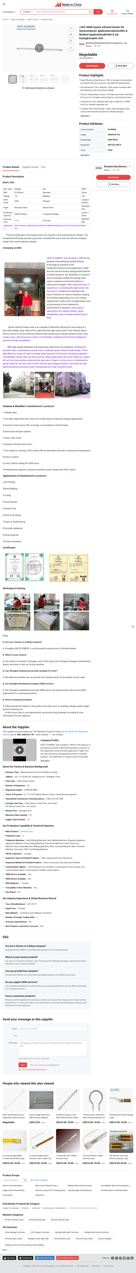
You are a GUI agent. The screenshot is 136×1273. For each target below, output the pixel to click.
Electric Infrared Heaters (13, 1185)
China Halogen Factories (15, 1232)
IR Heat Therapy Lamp (14, 1219)
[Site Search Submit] (98, 12)
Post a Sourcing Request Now (32, 1069)
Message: (13, 1043)
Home (5, 19)
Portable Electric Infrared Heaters (114, 1190)
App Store (9, 1258)
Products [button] (27, 11)
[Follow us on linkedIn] (132, 1258)
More (5, 1250)
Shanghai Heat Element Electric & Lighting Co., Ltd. (106, 43)
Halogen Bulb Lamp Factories (96, 1232)
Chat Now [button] (122, 66)
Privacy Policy (109, 1266)
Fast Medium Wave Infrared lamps (115, 1185)
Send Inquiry (92, 66)
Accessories (7, 1195)
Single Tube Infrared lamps (13, 1190)
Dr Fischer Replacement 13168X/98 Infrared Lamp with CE (13, 1158)
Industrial (39, 1195)
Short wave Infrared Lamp (46, 1185)
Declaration (96, 1266)
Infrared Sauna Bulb (37, 1219)
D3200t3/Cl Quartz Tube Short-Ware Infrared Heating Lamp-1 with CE (67, 1117)
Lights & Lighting (17, 19)
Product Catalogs (40, 1180)
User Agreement (82, 1266)
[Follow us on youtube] (124, 1258)
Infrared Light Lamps (13, 1238)
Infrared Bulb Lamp (62, 1238)
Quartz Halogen (104, 1238)
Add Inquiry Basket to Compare (39, 87)
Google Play (25, 1258)
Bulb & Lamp (32, 19)
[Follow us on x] (116, 1258)
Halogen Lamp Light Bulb (38, 1238)
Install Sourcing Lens (68, 1258)
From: (14, 1029)
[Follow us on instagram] (120, 1258)
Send (23, 1065)
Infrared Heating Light (60, 1219)
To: (16, 1036)
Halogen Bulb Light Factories (67, 1232)
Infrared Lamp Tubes (84, 1238)
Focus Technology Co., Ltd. (49, 1266)
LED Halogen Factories (40, 1232)
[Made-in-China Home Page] (68, 4)
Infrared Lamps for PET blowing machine (52, 1190)
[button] (4, 4)
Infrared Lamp (47, 19)
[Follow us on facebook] (112, 1258)
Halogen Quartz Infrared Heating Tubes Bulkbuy (24, 1245)
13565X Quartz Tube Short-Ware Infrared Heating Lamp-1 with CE (95, 1117)
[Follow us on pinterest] (128, 1258)
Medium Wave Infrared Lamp (80, 1185)
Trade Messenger (44, 1258)
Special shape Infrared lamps (80, 1190)
